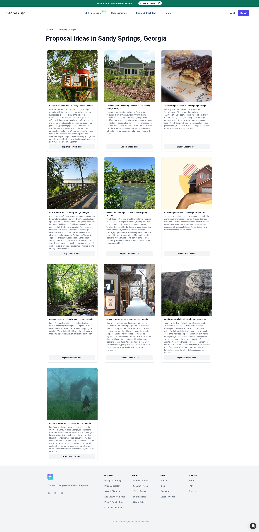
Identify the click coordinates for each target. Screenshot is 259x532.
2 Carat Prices (139, 496)
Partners (165, 491)
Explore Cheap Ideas (129, 147)
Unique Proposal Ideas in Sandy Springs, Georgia (70, 423)
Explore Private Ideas (187, 254)
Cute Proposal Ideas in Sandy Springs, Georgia (69, 212)
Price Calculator (112, 486)
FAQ (191, 486)
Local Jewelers (168, 496)
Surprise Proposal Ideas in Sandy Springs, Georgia (185, 319)
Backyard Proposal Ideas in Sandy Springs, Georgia (71, 106)
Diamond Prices (140, 480)
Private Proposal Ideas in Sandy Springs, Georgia (184, 212)
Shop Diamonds (119, 13)
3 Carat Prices (139, 502)
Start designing (148, 3)
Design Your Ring (112, 480)
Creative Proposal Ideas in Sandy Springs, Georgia (185, 106)
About (191, 480)
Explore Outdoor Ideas (129, 254)
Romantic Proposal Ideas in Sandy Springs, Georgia (71, 319)
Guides (164, 480)
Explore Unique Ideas (72, 456)
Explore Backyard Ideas (72, 147)
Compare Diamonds (114, 507)
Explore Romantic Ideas (72, 358)
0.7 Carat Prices (140, 486)
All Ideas (49, 29)
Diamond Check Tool (146, 13)
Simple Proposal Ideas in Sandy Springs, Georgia (127, 319)
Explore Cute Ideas (72, 254)
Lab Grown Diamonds (114, 496)
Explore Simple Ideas (130, 358)
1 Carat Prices (139, 491)
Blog (163, 486)
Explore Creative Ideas (186, 147)
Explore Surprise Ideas (186, 358)
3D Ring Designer (93, 12)
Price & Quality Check (114, 502)
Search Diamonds (113, 491)
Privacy (192, 491)
